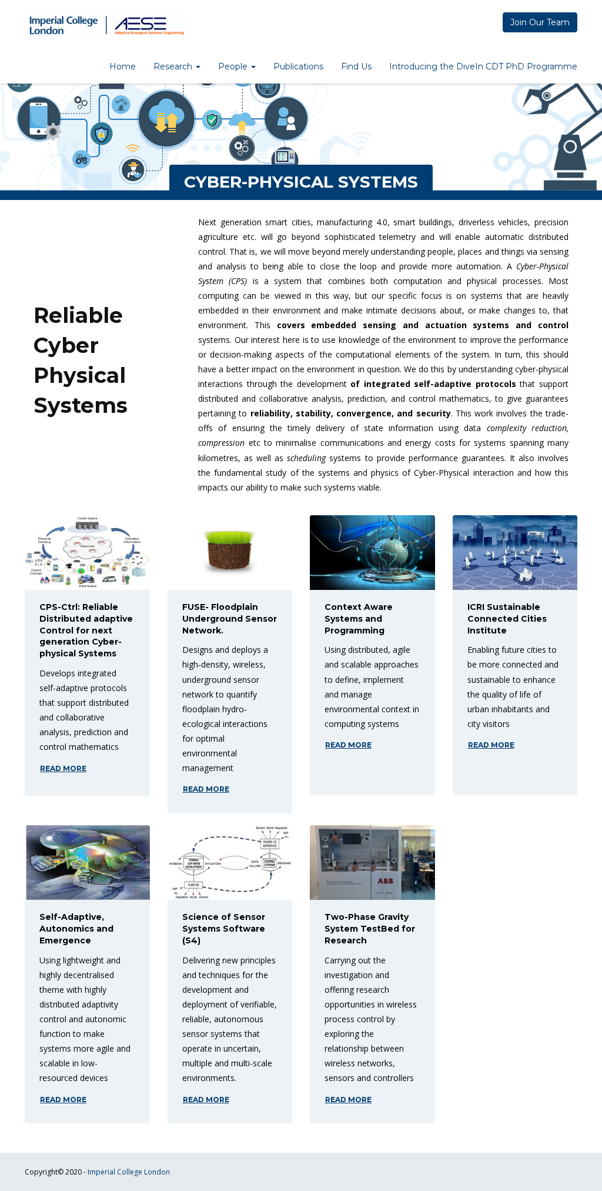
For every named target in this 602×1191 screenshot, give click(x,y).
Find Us (356, 66)
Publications (298, 66)
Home (122, 66)
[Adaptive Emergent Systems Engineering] (107, 26)
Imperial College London (129, 1172)
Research (174, 66)
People (234, 66)
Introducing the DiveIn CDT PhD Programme (483, 66)
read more (63, 768)
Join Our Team (540, 22)
